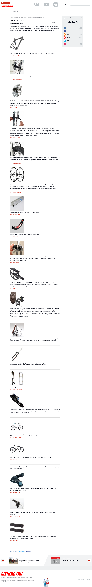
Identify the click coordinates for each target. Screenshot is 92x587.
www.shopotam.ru (14, 288)
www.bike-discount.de (15, 192)
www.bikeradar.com (15, 137)
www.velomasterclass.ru (16, 79)
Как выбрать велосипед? (15, 17)
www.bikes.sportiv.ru (15, 56)
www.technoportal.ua (15, 163)
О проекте (76, 573)
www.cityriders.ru (14, 459)
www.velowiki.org (14, 262)
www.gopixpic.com (14, 415)
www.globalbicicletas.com (16, 237)
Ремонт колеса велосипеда (70, 560)
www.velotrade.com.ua (15, 214)
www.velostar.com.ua (15, 437)
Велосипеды (23, 17)
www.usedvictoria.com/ (16, 319)
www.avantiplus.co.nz (15, 367)
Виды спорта (41, 17)
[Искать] (90, 4)
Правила (82, 573)
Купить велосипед (34, 17)
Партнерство (88, 573)
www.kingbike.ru (14, 540)
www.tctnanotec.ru (15, 516)
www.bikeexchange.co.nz (16, 389)
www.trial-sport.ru (14, 107)
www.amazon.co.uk (15, 492)
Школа (28, 17)
